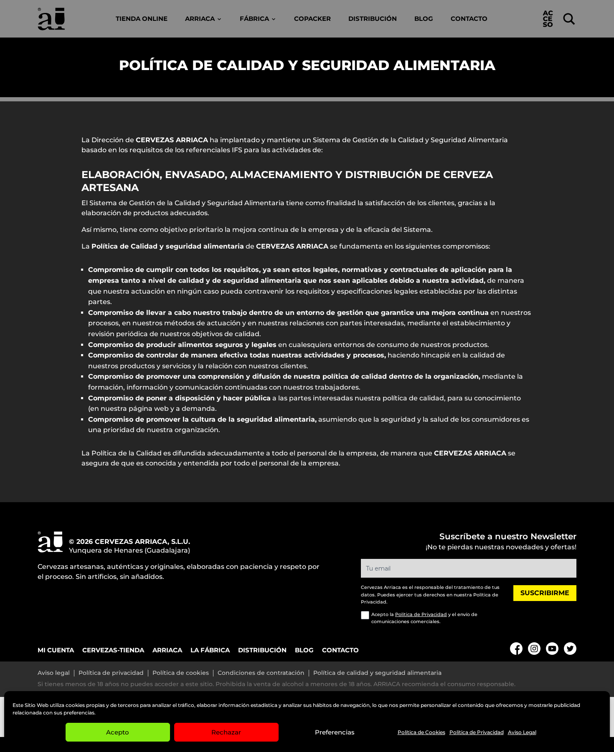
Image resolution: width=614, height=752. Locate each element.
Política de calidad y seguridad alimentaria (377, 673)
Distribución (372, 19)
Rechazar (226, 732)
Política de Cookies (421, 732)
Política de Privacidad (476, 732)
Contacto (469, 19)
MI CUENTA (56, 650)
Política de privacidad (111, 673)
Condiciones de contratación (261, 673)
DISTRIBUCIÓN (262, 650)
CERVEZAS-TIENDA (113, 650)
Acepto (117, 732)
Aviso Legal (522, 732)
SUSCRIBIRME (544, 593)
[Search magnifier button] (569, 19)
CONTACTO (340, 650)
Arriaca (200, 19)
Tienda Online (141, 19)
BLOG (304, 650)
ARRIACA (167, 650)
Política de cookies (180, 673)
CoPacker (312, 19)
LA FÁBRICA (210, 650)
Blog (423, 19)
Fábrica (254, 19)
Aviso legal (54, 673)
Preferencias (335, 732)
